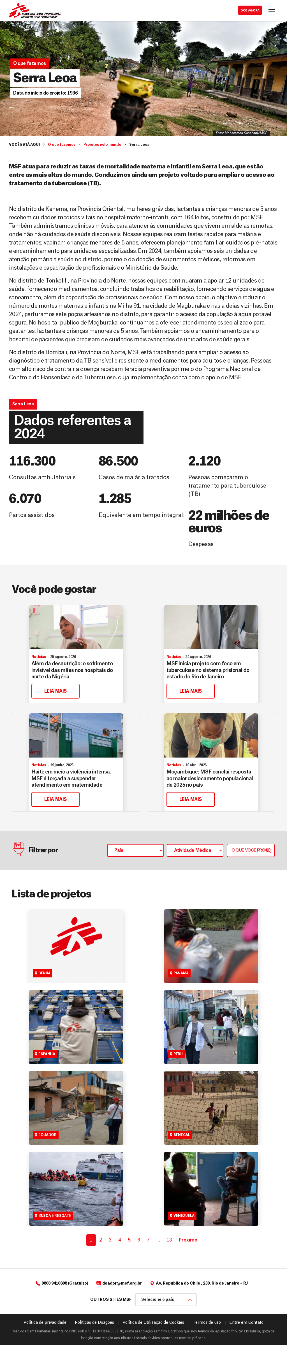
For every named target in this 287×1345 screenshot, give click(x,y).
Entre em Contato (246, 1323)
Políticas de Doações (94, 1323)
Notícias (38, 657)
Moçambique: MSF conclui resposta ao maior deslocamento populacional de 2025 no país (209, 778)
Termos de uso (207, 1323)
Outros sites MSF (110, 1300)
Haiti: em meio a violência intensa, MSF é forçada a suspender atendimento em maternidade (71, 778)
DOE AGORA (250, 10)
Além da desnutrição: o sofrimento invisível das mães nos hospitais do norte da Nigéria (72, 670)
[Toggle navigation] (272, 10)
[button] (45, 93)
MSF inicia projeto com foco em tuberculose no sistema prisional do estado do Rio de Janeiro (207, 670)
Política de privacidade (45, 1323)
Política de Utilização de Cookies (153, 1323)
